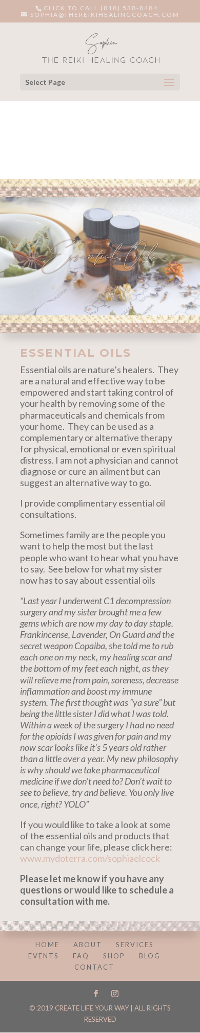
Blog (150, 956)
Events (43, 956)
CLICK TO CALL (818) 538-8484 (101, 8)
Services (135, 944)
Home (47, 944)
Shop (114, 956)
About (87, 944)
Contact (94, 967)
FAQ (81, 956)
